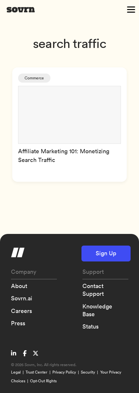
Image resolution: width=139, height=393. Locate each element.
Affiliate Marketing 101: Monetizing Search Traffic (63, 155)
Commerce (34, 78)
